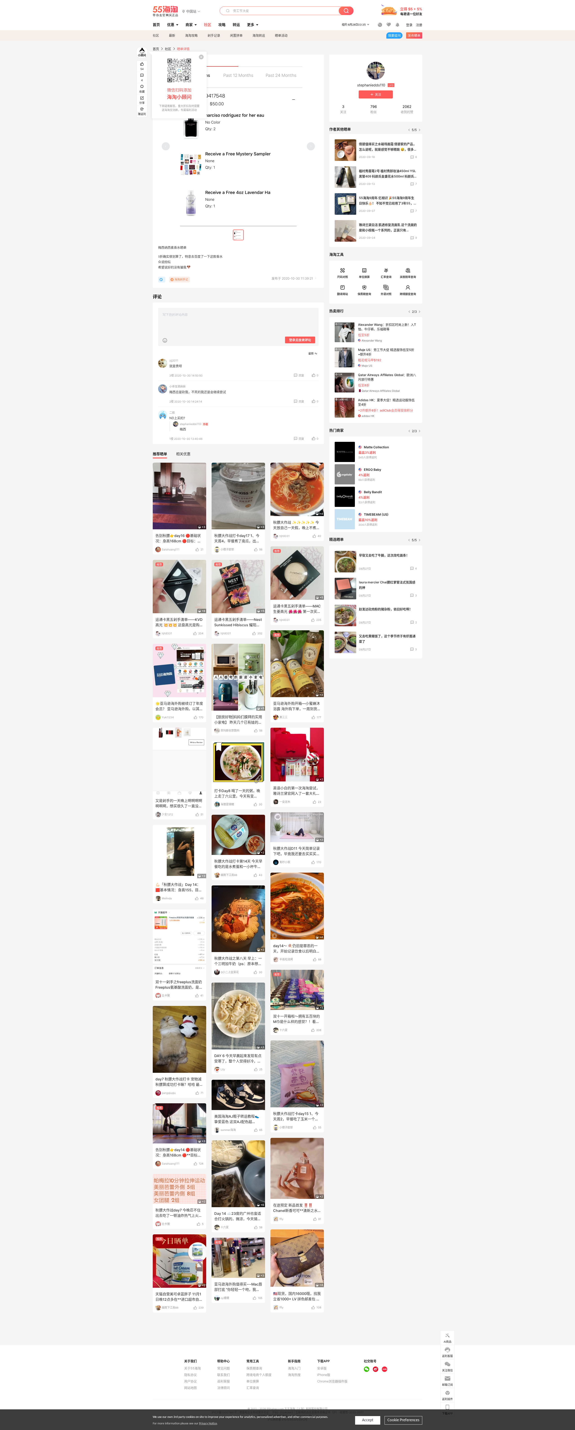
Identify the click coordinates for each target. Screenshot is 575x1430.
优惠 (170, 24)
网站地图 (190, 1388)
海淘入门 (294, 1368)
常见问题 (223, 1368)
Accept (367, 1420)
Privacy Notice (208, 1423)
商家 (189, 24)
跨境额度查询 (408, 294)
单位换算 (364, 277)
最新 (172, 35)
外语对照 (386, 294)
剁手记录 (214, 35)
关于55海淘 (192, 1368)
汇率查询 (386, 277)
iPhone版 (323, 1375)
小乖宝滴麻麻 (177, 386)
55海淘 (165, 11)
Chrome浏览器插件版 (332, 1381)
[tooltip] (179, 85)
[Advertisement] (375, 695)
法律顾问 (223, 1388)
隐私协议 (190, 1375)
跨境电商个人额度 (259, 1375)
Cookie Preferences (403, 1420)
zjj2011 (173, 360)
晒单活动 (281, 35)
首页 (156, 49)
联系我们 (223, 1375)
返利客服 (223, 1381)
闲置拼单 (236, 35)
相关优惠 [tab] (183, 454)
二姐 (172, 412)
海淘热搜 (294, 1375)
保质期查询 (364, 294)
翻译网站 (342, 294)
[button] (191, 11)
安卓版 (322, 1368)
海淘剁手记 (181, 279)
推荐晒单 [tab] (160, 454)
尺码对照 (342, 277)
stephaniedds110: (191, 424)
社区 (156, 35)
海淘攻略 (191, 35)
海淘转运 (258, 35)
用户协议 (190, 1381)
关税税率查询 (408, 277)
